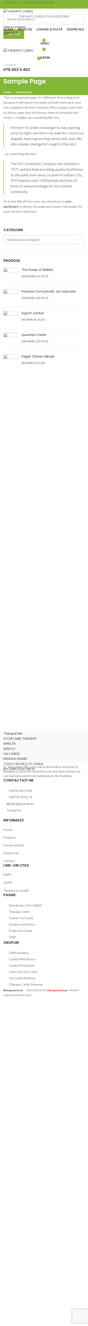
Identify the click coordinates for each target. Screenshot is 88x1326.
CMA (12, 937)
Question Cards (33, 335)
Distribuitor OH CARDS (25, 905)
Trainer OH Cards (21, 918)
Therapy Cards (19, 912)
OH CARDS (11, 754)
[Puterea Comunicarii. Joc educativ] (10, 296)
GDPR (7, 882)
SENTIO (9, 749)
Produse (9, 837)
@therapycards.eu (20, 804)
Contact (9, 861)
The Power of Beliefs (37, 270)
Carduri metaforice (21, 924)
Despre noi (11, 853)
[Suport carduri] (10, 318)
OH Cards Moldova (21, 978)
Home (7, 92)
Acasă (7, 829)
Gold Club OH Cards (22, 972)
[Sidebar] (5, 1003)
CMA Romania (18, 953)
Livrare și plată (13, 845)
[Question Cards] (10, 340)
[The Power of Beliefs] (10, 275)
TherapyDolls (12, 733)
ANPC (7, 875)
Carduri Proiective (21, 965)
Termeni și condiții (16, 890)
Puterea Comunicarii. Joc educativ (48, 291)
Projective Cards (20, 931)
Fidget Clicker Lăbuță (37, 356)
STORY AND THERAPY (20, 738)
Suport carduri (32, 313)
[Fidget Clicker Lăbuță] (10, 361)
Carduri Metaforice (21, 959)
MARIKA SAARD (15, 759)
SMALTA (9, 743)
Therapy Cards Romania (25, 984)
